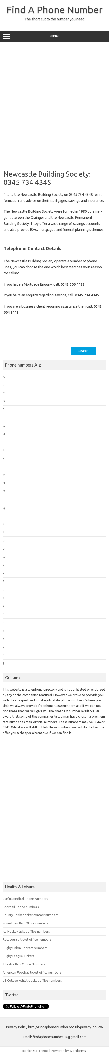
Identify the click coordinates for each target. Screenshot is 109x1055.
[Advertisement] (54, 104)
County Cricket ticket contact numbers (30, 915)
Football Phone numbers (21, 907)
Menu (54, 36)
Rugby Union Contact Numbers (25, 948)
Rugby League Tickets (18, 956)
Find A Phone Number (55, 9)
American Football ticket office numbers (32, 972)
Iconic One (30, 1050)
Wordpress (77, 1050)
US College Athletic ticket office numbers (32, 980)
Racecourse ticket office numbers (27, 939)
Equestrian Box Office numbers (25, 923)
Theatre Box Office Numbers (24, 964)
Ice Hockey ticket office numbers (26, 931)
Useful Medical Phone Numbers (25, 898)
